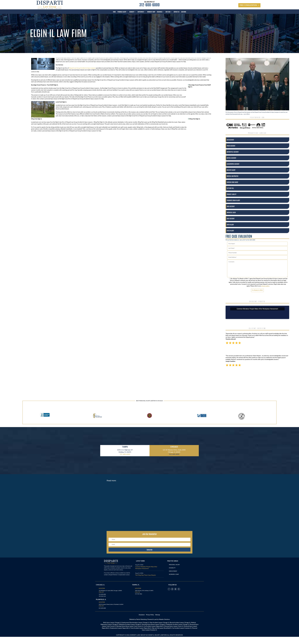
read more (111, 490)
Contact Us (176, 12)
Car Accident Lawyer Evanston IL (181, 628)
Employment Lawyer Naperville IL (120, 628)
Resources (159, 12)
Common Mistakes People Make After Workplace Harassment (257, 309)
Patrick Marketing (141, 619)
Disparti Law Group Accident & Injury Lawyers (82, 68)
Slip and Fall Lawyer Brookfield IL (161, 628)
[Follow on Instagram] (172, 589)
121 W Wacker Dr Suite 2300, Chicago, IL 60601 (110, 590)
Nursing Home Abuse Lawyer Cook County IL (130, 626)
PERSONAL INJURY (174, 564)
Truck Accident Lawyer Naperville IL (141, 628)
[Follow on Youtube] (175, 589)
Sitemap (157, 614)
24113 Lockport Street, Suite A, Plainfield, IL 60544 (111, 604)
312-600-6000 (149, 4)
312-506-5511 (102, 596)
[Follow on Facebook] (169, 589)
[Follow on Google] (178, 589)
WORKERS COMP (174, 574)
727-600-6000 (125, 454)
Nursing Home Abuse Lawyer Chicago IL (153, 624)
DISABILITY (172, 567)
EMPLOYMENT (173, 571)
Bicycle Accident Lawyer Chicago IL (180, 622)
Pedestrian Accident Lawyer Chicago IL (177, 624)
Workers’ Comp (151, 12)
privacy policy (265, 286)
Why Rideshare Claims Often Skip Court (119, 486)
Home (114, 12)
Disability (131, 12)
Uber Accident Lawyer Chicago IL (159, 622)
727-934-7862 (138, 594)
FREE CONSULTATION (248, 5)
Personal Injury (121, 12)
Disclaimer (142, 614)
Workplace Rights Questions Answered (119, 501)
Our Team (168, 12)
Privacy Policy (150, 614)
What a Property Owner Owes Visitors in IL (120, 516)
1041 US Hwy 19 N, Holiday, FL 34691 (144, 590)
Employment (141, 12)
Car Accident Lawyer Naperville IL (153, 626)
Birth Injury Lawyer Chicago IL (112, 622)
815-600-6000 (102, 608)
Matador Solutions (164, 619)
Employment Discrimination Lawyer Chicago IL (135, 622)
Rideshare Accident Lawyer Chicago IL (130, 624)
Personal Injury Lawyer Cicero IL (173, 626)
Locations (183, 12)
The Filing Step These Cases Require (145, 575)
